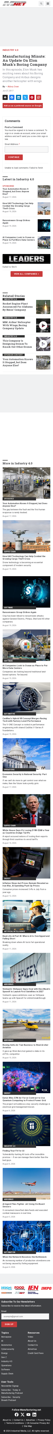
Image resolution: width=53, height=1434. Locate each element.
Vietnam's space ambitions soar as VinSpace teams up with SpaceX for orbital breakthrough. (24, 996)
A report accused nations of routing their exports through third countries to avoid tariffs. (25, 838)
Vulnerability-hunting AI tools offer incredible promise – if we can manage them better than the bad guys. (25, 1157)
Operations (9, 770)
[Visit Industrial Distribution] (6, 1292)
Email (3, 1311)
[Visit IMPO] (46, 1288)
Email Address (12, 144)
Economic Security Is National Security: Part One (25, 775)
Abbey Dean (13, 86)
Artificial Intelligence (14, 931)
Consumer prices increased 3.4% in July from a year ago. (24, 890)
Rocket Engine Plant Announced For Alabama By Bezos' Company (18, 306)
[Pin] (31, 97)
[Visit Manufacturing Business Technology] (33, 1292)
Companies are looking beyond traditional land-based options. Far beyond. (24, 673)
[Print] (5, 97)
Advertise (30, 1420)
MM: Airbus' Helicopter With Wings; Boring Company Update (17, 325)
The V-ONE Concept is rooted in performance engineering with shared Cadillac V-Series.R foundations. (24, 727)
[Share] (11, 97)
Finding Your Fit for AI (13, 1151)
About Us (7, 1420)
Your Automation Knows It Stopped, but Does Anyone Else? (16, 191)
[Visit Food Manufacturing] (20, 1288)
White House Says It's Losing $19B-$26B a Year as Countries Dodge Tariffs (26, 831)
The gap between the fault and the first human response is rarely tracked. (24, 511)
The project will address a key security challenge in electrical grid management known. (26, 1105)
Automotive (9, 714)
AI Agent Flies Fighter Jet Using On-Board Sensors (24, 1205)
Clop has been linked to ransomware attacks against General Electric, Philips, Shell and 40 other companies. (26, 619)
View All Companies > (26, 274)
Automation (9, 1252)
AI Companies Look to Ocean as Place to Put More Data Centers (19, 238)
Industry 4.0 (10, 50)
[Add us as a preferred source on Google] (38, 97)
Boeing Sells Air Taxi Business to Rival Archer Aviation (25, 1046)
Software (8, 608)
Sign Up (9, 1324)
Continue (13, 157)
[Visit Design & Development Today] (6, 1288)
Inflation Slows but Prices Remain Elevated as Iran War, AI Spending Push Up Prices (25, 884)
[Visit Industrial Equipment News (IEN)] (33, 1288)
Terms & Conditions (15, 1423)
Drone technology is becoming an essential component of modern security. (23, 564)
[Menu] (47, 3)
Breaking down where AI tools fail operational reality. (24, 943)
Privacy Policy (44, 1420)
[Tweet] (25, 97)
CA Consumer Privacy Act (38, 1423)
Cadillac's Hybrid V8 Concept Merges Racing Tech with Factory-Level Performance (25, 719)
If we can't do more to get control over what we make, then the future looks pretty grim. (24, 782)
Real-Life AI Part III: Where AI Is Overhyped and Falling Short (26, 937)
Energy (7, 878)
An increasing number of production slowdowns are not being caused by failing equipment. (26, 1262)
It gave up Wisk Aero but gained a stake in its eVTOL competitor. (24, 1052)
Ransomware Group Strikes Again (16, 221)
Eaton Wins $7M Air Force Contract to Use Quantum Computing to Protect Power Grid (24, 1099)
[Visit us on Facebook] (17, 1414)
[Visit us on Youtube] (28, 1414)
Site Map (28, 1426)
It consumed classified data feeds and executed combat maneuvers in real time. (25, 1211)
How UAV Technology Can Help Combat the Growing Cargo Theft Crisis (18, 206)
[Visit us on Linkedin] (34, 1414)
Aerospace (8, 984)
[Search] (41, 3)
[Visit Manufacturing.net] (20, 1292)
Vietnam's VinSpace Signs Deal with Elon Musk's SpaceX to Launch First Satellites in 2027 (26, 990)
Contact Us (18, 1420)
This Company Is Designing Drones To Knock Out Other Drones (17, 343)
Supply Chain (10, 552)
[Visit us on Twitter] (22, 1414)
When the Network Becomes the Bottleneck (25, 1257)
